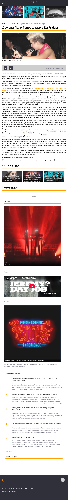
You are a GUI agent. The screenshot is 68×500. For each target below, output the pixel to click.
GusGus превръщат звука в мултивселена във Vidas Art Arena (34, 394)
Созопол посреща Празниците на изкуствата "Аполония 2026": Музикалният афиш (35, 379)
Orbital (6, 262)
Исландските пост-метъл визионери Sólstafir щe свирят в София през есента (35, 409)
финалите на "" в (27, 81)
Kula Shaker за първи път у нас (23, 437)
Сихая (25, 133)
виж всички (8, 451)
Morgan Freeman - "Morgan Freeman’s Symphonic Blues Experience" (24, 360)
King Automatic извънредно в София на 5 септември (53, 178)
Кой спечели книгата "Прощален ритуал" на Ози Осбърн (11, 178)
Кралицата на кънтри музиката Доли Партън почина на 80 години (36, 423)
